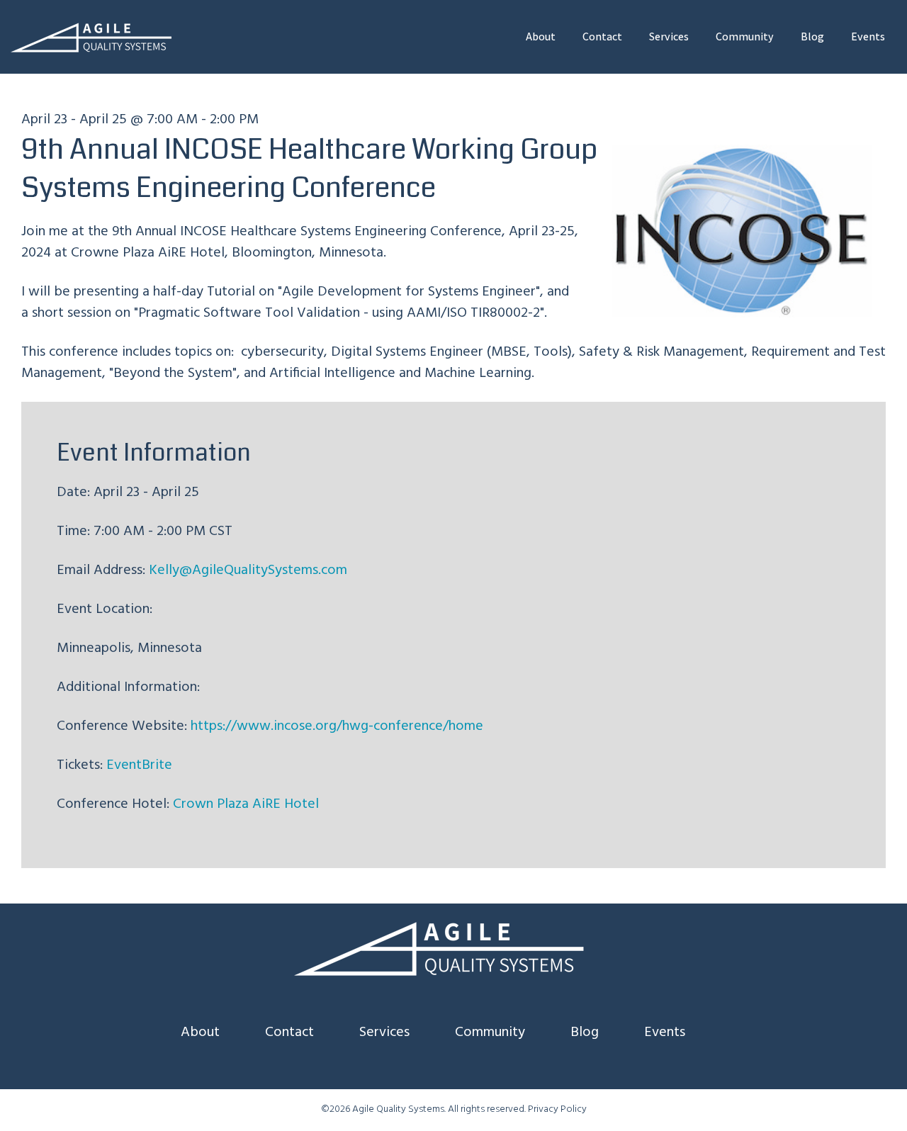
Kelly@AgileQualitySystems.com (248, 570)
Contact (602, 36)
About (541, 36)
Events (868, 36)
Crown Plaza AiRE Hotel (246, 804)
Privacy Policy (557, 1109)
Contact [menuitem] (289, 1032)
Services (669, 36)
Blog (812, 36)
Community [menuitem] (490, 1032)
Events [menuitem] (664, 1032)
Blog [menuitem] (584, 1032)
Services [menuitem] (384, 1032)
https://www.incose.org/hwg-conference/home (337, 726)
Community (745, 36)
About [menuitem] (200, 1032)
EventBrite (139, 765)
